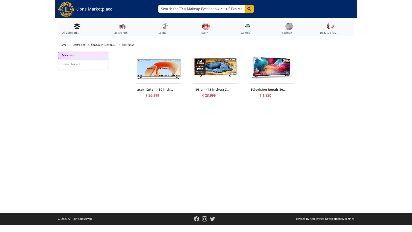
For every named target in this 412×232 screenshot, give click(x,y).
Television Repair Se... (268, 89)
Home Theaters (71, 64)
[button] (123, 30)
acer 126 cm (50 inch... (155, 89)
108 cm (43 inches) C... (211, 89)
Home (63, 44)
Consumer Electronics (103, 44)
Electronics (79, 44)
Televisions (68, 55)
